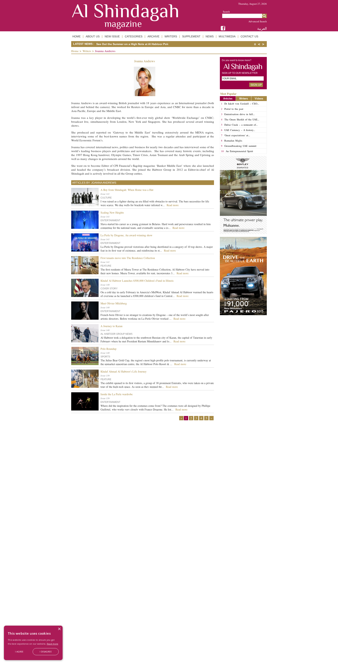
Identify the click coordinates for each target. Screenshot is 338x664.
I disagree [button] (46, 651)
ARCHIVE (153, 36)
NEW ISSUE (112, 36)
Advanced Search (257, 21)
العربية (262, 28)
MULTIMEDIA (227, 36)
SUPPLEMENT (191, 36)
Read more (52, 643)
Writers (87, 51)
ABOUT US (93, 36)
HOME (76, 36)
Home (75, 51)
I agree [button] (19, 651)
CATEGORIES (133, 36)
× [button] (59, 629)
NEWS (210, 36)
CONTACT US (249, 36)
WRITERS (171, 36)
